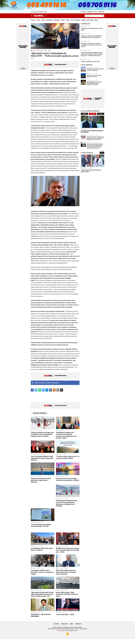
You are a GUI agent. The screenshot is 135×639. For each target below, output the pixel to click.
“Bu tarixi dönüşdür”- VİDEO (65, 614)
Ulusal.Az (59, 630)
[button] (61, 390)
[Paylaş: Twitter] (35, 390)
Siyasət (43, 20)
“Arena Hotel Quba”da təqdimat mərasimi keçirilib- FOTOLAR (41, 525)
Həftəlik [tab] (92, 113)
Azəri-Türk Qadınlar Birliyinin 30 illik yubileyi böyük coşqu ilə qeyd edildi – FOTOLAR (42, 458)
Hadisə (63, 20)
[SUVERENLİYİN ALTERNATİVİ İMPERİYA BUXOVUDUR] (92, 122)
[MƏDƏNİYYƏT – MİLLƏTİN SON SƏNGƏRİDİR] (42, 605)
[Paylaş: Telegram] (46, 390)
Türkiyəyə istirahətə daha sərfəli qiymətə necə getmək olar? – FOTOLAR (41, 480)
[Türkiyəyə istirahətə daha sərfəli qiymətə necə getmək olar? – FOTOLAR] (42, 469)
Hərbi (72, 20)
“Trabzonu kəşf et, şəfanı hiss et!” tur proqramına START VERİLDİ (67, 457)
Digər (96, 20)
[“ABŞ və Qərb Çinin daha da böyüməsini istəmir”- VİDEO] (92, 161)
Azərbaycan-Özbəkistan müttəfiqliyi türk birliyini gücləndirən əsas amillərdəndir (91, 36)
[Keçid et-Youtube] (43, 12)
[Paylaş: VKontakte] (50, 390)
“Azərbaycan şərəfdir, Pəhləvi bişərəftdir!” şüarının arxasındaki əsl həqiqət (42, 572)
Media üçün (78, 624)
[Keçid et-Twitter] (34, 12)
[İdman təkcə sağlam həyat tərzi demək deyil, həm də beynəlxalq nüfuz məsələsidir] (68, 560)
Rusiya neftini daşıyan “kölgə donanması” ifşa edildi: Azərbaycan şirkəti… (67, 594)
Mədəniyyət (57, 20)
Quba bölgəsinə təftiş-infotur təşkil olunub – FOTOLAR (41, 549)
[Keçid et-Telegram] (39, 12)
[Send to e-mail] (57, 390)
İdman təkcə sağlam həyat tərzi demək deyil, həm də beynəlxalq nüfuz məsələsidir (66, 572)
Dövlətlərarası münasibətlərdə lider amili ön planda (92, 29)
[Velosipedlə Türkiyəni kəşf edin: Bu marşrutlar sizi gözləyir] (83, 69)
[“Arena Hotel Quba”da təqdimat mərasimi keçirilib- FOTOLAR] (42, 514)
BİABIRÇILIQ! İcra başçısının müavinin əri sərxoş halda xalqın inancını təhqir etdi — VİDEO (67, 550)
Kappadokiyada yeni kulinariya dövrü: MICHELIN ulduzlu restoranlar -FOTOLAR (94, 83)
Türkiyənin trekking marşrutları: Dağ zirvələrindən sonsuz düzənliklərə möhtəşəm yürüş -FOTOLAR (42, 434)
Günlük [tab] (84, 113)
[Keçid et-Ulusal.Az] (38, 16)
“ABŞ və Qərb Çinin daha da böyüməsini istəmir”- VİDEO (92, 170)
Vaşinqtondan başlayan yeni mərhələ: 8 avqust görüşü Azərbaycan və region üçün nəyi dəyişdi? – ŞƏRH (66, 435)
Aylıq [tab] (100, 113)
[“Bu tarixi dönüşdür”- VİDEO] (68, 605)
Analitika (83, 20)
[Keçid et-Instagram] (36, 12)
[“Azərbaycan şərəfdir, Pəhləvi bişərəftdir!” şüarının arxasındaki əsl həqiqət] (42, 560)
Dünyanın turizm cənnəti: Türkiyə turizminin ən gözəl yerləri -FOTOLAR (67, 479)
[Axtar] (103, 16)
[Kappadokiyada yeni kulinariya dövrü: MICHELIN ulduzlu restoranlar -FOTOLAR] (83, 82)
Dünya (38, 20)
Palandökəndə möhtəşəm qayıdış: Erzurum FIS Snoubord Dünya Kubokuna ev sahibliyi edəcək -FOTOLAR (66, 503)
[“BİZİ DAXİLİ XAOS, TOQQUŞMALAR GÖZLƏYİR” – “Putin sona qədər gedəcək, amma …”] (55, 36)
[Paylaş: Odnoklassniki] (54, 390)
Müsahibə (77, 20)
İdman (67, 20)
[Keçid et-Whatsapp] (41, 12)
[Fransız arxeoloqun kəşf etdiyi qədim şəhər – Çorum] (83, 75)
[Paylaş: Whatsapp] (39, 390)
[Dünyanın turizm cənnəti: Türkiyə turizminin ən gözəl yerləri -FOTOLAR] (68, 469)
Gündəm (33, 20)
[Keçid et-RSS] (46, 12)
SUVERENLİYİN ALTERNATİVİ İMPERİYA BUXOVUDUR (92, 131)
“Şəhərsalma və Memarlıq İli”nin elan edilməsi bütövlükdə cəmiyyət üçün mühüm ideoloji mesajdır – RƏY (42, 594)
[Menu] (32, 16)
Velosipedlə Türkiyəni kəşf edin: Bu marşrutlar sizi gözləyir (95, 69)
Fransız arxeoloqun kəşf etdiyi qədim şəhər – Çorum (94, 76)
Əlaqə (71, 624)
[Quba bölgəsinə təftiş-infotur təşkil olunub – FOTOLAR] (42, 538)
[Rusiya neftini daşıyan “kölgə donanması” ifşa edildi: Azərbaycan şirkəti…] (68, 583)
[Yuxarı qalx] (130, 634)
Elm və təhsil (90, 20)
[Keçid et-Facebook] (32, 12)
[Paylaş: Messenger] (43, 390)
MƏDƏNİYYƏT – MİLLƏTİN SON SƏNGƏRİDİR (40, 615)
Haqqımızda (64, 624)
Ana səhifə (56, 624)
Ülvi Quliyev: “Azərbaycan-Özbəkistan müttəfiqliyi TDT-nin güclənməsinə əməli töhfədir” (91, 45)
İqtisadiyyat (49, 20)
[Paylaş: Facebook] (32, 390)
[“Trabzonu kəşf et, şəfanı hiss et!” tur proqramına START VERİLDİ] (68, 447)
